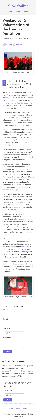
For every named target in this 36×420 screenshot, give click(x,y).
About (26, 11)
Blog (18, 11)
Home (10, 11)
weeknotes (20, 45)
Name (5, 310)
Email (5, 319)
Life (30, 38)
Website (6, 328)
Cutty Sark (25, 246)
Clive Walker (18, 5)
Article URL (7, 390)
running (9, 45)
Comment (7, 337)
